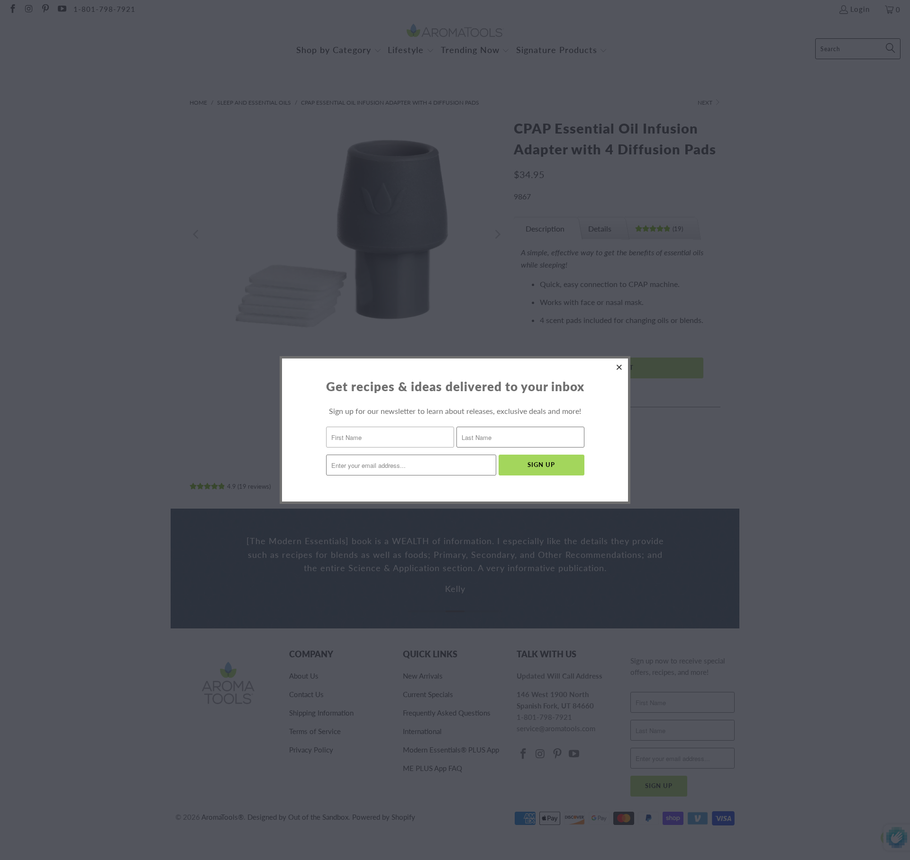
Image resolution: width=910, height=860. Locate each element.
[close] (619, 367)
